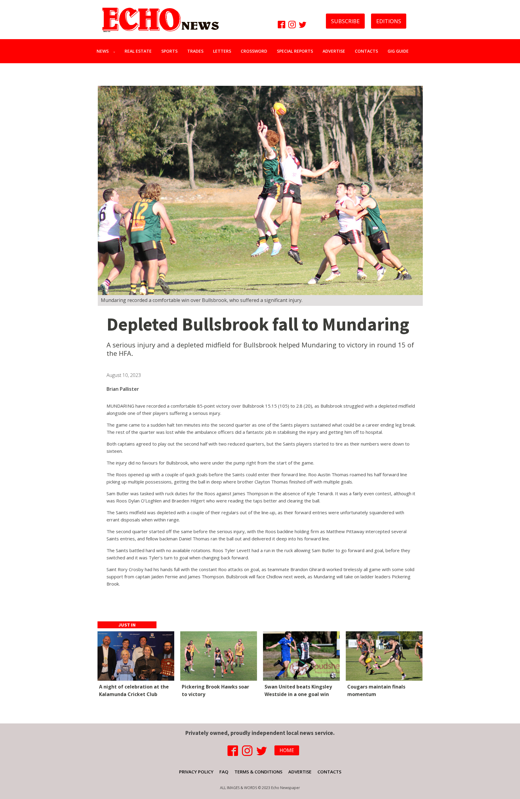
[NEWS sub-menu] (115, 51)
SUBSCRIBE (345, 21)
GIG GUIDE (398, 51)
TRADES (195, 51)
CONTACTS (366, 51)
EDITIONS (388, 21)
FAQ (223, 772)
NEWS (103, 51)
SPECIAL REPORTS (295, 51)
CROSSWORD (254, 51)
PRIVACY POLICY (196, 772)
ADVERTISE (334, 51)
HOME (287, 750)
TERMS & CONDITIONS (258, 772)
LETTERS (222, 51)
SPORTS (169, 51)
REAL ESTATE (138, 51)
